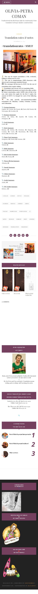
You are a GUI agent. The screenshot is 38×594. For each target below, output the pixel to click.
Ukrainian (24, 227)
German (20, 203)
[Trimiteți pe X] (15, 235)
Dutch (19, 196)
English (26, 196)
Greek (27, 203)
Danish (13, 196)
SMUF (25, 219)
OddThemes (29, 583)
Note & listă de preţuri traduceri (18, 443)
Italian (5, 211)
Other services (13, 453)
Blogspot (32, 585)
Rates (4, 219)
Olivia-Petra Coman (19, 13)
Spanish (32, 219)
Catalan (19, 34)
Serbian (18, 219)
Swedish (5, 227)
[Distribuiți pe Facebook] (10, 235)
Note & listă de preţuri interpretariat (20, 434)
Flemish (5, 203)
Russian (11, 219)
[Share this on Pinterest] (19, 235)
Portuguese (23, 211)
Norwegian (13, 211)
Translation (15, 227)
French (13, 203)
